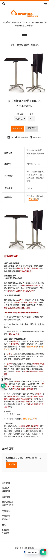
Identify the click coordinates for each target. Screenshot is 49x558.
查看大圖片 (33, 199)
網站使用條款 (7, 505)
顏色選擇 (20, 114)
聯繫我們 (6, 491)
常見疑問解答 (7, 502)
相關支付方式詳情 (29, 419)
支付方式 (6, 516)
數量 (31, 114)
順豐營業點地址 (31, 347)
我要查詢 (32, 128)
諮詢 (13, 464)
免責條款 (6, 533)
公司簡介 (6, 488)
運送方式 (6, 519)
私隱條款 (6, 530)
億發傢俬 (31, 548)
